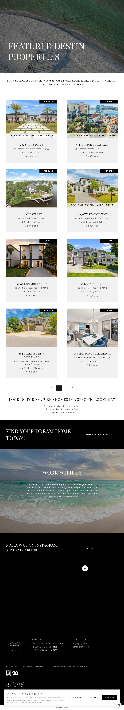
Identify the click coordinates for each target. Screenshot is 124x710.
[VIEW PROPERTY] (32, 128)
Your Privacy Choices (62, 707)
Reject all (77, 697)
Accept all (109, 697)
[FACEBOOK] (8, 684)
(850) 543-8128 (80, 644)
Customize (93, 697)
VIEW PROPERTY (32, 130)
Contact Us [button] (62, 509)
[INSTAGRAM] (15, 684)
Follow (89, 548)
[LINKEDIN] (21, 684)
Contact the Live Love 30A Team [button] (100, 435)
